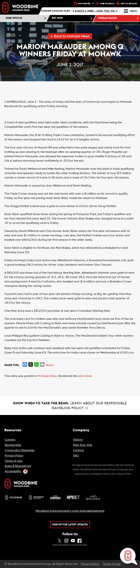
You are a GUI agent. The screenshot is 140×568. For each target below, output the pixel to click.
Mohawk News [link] (47, 376)
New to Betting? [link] (129, 4)
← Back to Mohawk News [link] (70, 36)
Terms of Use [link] (111, 564)
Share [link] (50, 365)
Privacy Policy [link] (90, 564)
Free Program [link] (107, 4)
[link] (20, 7)
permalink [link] (85, 376)
